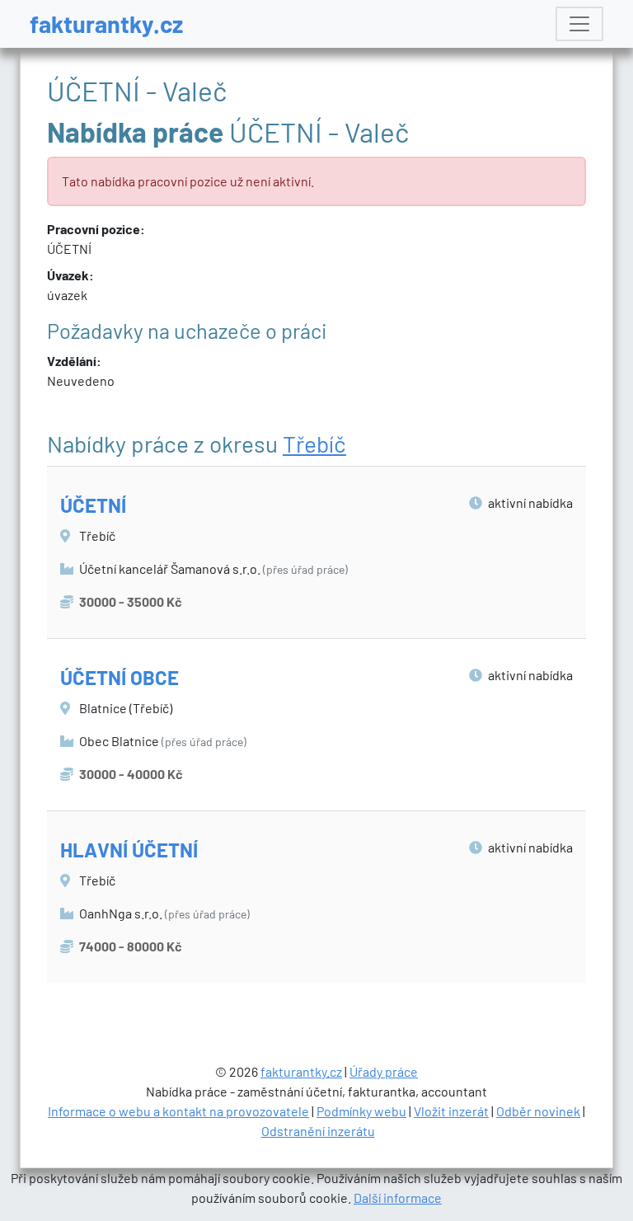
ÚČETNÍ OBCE (119, 677)
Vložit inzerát (451, 1111)
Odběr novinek (538, 1111)
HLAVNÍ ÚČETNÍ (129, 850)
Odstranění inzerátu (318, 1131)
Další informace (398, 1197)
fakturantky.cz (106, 23)
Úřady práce (383, 1071)
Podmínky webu (361, 1111)
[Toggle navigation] (579, 24)
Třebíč (314, 444)
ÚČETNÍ (93, 505)
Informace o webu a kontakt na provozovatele (178, 1111)
